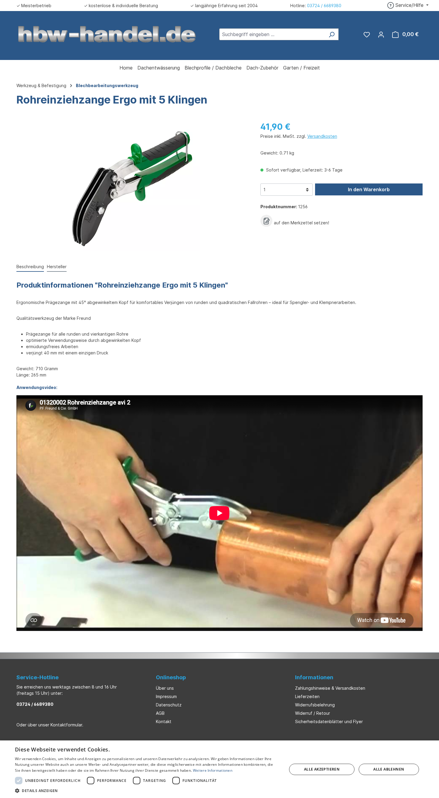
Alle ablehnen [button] (388, 769)
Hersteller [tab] (57, 266)
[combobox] (272, 34)
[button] (147, 791)
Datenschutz (169, 704)
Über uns (165, 688)
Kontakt (163, 721)
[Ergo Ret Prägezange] (132, 187)
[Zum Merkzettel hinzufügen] (266, 221)
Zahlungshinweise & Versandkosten (330, 688)
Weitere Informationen (212, 770)
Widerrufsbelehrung (315, 704)
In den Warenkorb (369, 189)
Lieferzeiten (307, 696)
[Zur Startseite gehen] (107, 34)
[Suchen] (332, 34)
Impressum (166, 696)
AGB (160, 713)
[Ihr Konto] (381, 34)
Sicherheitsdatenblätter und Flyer (329, 721)
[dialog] (219, 769)
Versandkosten (322, 136)
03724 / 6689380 (324, 5)
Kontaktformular (66, 724)
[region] (132, 187)
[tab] (30, 267)
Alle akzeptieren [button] (322, 769)
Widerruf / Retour (312, 713)
